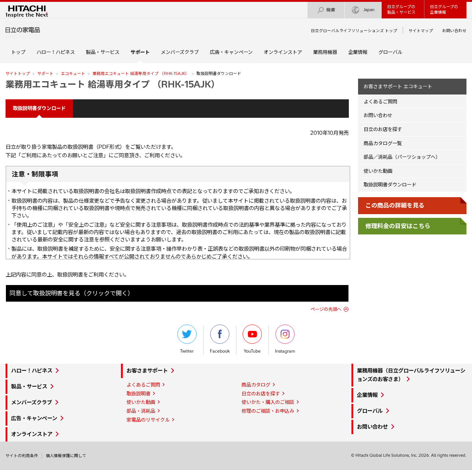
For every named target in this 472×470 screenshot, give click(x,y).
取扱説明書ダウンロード (390, 185)
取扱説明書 (138, 394)
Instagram (285, 351)
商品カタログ (256, 385)
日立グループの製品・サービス (401, 9)
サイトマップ (421, 30)
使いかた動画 (378, 171)
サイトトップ (18, 73)
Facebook (220, 351)
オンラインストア (283, 52)
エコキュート (73, 73)
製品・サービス (102, 52)
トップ (18, 52)
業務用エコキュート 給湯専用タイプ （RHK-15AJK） (141, 73)
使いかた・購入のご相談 (268, 402)
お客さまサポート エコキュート (398, 86)
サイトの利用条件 (22, 455)
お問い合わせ (454, 30)
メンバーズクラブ (180, 52)
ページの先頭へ (325, 309)
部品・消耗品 (140, 411)
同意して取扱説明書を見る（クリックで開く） (71, 293)
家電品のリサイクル (148, 420)
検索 (330, 10)
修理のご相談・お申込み (268, 411)
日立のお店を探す (383, 129)
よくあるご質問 (380, 101)
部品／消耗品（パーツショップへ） (402, 157)
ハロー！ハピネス (56, 52)
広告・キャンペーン (231, 52)
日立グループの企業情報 (444, 9)
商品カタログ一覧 (383, 143)
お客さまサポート (147, 370)
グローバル (390, 52)
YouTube (252, 351)
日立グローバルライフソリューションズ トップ (354, 30)
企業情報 (357, 52)
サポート (45, 73)
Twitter (187, 351)
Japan (369, 9)
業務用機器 (325, 52)
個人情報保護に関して (66, 455)
